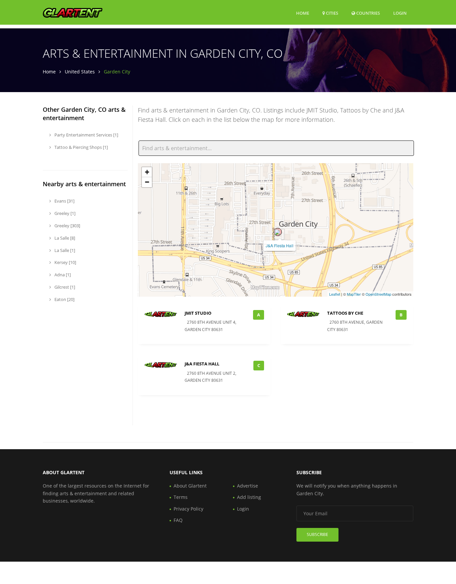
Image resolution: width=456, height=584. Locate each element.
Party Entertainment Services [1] (85, 135)
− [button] (147, 182)
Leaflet (334, 294)
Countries (367, 13)
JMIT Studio (198, 313)
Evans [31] (63, 201)
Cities (331, 13)
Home (302, 13)
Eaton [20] (63, 299)
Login (400, 13)
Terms (181, 497)
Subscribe (317, 534)
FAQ (178, 520)
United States (80, 71)
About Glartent (190, 486)
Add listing (249, 497)
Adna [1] (62, 275)
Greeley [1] (64, 213)
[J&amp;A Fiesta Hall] (278, 232)
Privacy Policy (188, 509)
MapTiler (354, 294)
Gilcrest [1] (64, 287)
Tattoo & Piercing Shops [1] (80, 147)
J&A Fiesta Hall (279, 245)
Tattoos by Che (345, 313)
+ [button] (147, 172)
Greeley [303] (66, 226)
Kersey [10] (64, 262)
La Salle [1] (64, 250)
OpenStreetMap (378, 294)
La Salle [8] (64, 238)
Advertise (247, 486)
